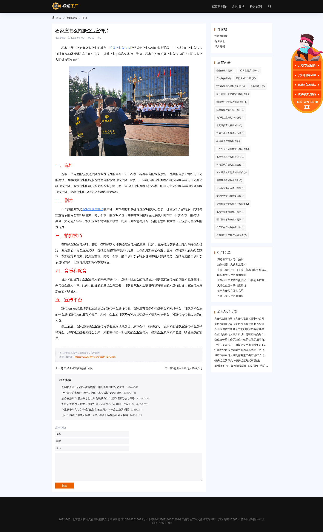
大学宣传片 (257, 86)
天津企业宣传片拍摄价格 (231, 285)
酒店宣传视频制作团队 (229, 180)
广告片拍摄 (223, 78)
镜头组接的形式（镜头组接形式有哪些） (238, 360)
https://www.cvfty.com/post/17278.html (95, 356)
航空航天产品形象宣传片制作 (232, 148)
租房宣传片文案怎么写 (230, 290)
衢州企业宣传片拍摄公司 (187, 368)
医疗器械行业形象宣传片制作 (232, 94)
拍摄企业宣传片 (119, 48)
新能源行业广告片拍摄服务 (231, 235)
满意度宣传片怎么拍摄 (230, 259)
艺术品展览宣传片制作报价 (231, 172)
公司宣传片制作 (249, 70)
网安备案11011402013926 (165, 519)
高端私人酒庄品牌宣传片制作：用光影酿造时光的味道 (92, 387)
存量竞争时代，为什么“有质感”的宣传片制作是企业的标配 (95, 409)
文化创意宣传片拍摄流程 (230, 196)
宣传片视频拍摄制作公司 (230, 86)
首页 (58, 17)
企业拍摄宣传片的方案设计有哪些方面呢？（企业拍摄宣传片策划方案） (256, 334)
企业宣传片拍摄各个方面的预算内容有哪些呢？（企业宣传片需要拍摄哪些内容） (261, 329)
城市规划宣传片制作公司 (230, 117)
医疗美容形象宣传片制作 (230, 219)
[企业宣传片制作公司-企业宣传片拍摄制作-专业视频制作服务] (65, 6)
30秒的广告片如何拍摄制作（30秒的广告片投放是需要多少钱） (251, 365)
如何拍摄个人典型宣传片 (231, 264)
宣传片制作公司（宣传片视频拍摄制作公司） (243, 269)
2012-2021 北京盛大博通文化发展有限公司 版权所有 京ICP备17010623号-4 (103, 519)
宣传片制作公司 (246, 78)
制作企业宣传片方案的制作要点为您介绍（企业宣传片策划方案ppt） (254, 349)
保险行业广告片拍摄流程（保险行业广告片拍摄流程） (248, 280)
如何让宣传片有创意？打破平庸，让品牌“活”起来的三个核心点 (97, 403)
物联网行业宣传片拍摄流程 (231, 101)
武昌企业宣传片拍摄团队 (78, 368)
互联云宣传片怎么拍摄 (230, 295)
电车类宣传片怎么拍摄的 (231, 274)
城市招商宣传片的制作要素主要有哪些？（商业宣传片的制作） (251, 355)
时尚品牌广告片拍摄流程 (230, 164)
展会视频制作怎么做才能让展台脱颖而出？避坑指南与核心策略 (98, 398)
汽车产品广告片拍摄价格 (230, 227)
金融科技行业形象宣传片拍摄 (232, 203)
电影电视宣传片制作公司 (230, 156)
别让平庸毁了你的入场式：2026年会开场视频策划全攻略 (94, 415)
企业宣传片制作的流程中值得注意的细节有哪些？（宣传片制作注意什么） (257, 339)
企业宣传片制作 (92, 209)
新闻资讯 (238, 6)
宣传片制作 (219, 6)
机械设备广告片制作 (228, 141)
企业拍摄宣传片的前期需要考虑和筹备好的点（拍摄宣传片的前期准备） (256, 344)
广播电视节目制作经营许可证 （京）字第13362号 (211, 519)
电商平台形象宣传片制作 (230, 211)
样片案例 (256, 6)
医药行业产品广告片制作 (230, 109)
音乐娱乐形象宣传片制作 (230, 188)
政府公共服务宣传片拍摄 (230, 133)
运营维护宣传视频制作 (229, 125)
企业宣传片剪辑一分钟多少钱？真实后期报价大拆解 (91, 392)
